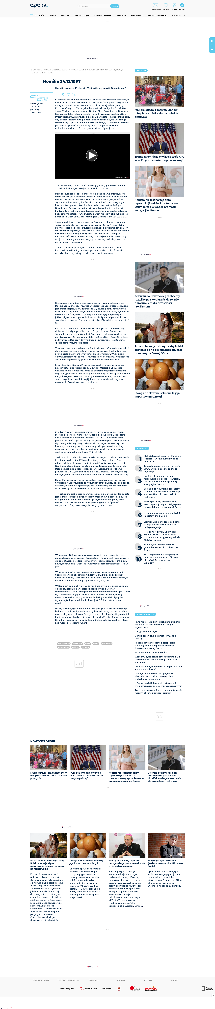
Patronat (147, 980)
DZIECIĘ (87, 644)
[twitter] (212, 45)
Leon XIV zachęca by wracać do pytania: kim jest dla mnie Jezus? (159, 668)
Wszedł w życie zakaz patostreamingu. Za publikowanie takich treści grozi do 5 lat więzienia (157, 659)
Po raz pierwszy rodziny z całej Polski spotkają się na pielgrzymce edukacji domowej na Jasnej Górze (155, 645)
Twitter (63, 94)
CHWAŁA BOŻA (77, 644)
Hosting (174, 980)
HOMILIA (95, 644)
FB (57, 94)
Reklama (121, 980)
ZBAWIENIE (85, 647)
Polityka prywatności (68, 980)
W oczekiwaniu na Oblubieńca (151, 652)
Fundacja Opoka (41, 980)
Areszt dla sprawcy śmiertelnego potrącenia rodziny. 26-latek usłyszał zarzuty (158, 691)
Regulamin (94, 980)
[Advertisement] (107, 39)
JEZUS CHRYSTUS (107, 644)
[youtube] (212, 49)
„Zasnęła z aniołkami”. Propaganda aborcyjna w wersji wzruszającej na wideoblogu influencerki (154, 676)
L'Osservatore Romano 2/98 (42, 99)
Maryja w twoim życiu (146, 631)
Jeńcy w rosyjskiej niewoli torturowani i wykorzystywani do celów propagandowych (158, 684)
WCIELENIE (75, 647)
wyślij (75, 94)
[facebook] (212, 41)
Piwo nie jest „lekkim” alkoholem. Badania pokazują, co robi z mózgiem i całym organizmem (157, 624)
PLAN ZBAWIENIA (63, 647)
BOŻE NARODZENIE (64, 644)
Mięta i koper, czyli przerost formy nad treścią (155, 637)
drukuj (69, 94)
